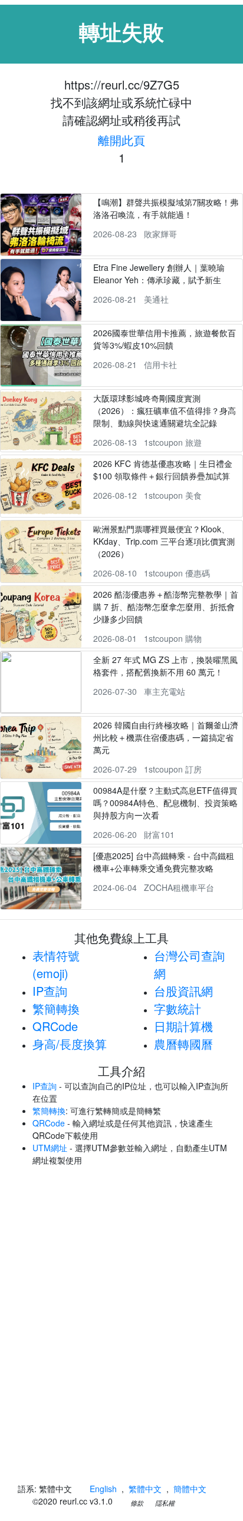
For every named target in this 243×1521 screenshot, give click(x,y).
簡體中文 (189, 1489)
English (103, 1489)
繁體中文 (145, 1489)
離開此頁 (121, 139)
